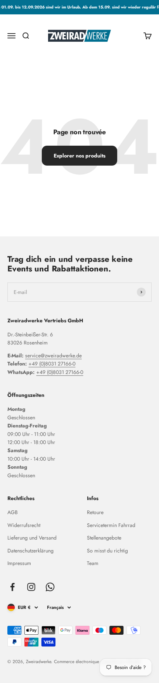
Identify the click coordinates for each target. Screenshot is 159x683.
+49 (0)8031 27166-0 (51, 363)
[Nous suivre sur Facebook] (12, 587)
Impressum (19, 563)
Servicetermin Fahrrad (111, 525)
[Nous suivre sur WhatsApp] (50, 587)
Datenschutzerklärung (30, 550)
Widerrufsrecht (23, 525)
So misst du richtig (107, 550)
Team (92, 563)
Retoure (95, 512)
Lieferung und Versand (32, 537)
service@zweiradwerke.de (53, 355)
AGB (12, 512)
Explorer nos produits (79, 155)
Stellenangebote (104, 537)
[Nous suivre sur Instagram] (31, 587)
